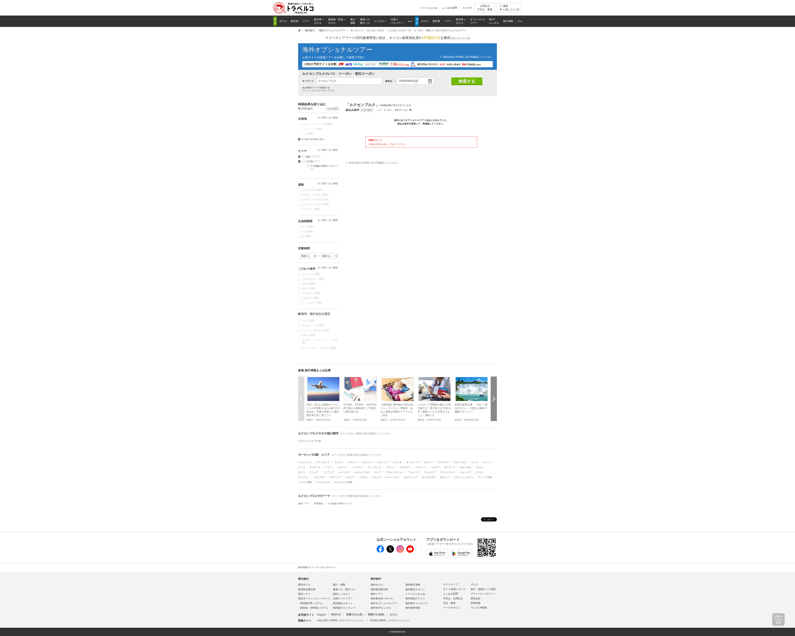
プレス (474, 584)
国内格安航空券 (307, 589)
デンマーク (315, 467)
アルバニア (429, 472)
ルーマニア (344, 472)
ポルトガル (465, 467)
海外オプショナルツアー (337, 49)
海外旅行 (376, 578)
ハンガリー (357, 467)
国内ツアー (304, 594)
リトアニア (328, 472)
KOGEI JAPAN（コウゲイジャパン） (390, 620)
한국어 (393, 614)
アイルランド (305, 462)
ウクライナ (366, 462)
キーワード (308, 81)
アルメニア (414, 472)
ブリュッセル (312, 128)
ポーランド (449, 467)
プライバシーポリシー (483, 593)
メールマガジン (451, 607)
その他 (313, 161)
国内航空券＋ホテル (311, 603)
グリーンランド (448, 472)
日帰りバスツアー (343, 598)
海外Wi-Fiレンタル (381, 607)
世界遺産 (318, 503)
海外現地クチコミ (415, 598)
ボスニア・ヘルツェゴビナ (386, 477)
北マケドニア (411, 477)
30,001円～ (311, 209)
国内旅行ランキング (344, 607)
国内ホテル (304, 584)
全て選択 (322, 117)
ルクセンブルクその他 (316, 124)
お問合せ (484, 8)
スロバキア (319, 477)
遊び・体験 (339, 584)
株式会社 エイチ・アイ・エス (319, 341)
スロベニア (335, 477)
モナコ (301, 472)
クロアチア (443, 462)
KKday (308, 335)
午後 (307, 231)
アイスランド (323, 462)
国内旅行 (303, 578)
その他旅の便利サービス (324, 167)
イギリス (352, 462)
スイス (474, 462)
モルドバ (444, 477)
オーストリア (413, 462)
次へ (493, 398)
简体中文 (336, 614)
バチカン (363, 477)
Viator (308, 320)
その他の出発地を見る (312, 139)
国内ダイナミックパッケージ (314, 598)
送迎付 (309, 283)
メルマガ (467, 8)
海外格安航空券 (379, 589)
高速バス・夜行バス (344, 589)
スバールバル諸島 (343, 482)
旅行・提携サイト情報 (483, 589)
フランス (390, 467)
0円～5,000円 (312, 190)
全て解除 (333, 117)
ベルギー (435, 467)
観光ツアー (304, 503)
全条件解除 (366, 110)
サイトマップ (450, 584)
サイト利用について (454, 589)
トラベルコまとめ (415, 594)
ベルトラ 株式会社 (315, 330)
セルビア (349, 477)
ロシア (378, 472)
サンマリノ (304, 477)
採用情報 (476, 603)
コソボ (479, 472)
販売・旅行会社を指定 (315, 313)
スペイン (486, 462)
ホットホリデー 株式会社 (319, 347)
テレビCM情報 (479, 607)
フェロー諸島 (305, 482)
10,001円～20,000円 (315, 199)
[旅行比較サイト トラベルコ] (299, 30)
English (321, 614)
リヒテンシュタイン (463, 477)
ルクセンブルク (362, 472)
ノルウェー (342, 467)
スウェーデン (460, 462)
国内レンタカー (341, 594)
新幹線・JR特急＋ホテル (314, 607)
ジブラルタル (323, 482)
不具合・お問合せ (453, 598)
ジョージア (465, 472)
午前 (307, 226)
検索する (467, 81)
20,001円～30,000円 (315, 204)
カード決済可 (312, 302)
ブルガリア (405, 467)
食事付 (309, 288)
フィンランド (374, 467)
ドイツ (328, 467)
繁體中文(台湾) (354, 614)
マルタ (479, 467)
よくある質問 (449, 8)
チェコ (301, 467)
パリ (307, 133)
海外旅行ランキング (416, 603)
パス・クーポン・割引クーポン (393, 110)
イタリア (338, 462)
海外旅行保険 (412, 584)
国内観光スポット (343, 603)
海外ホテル (377, 584)
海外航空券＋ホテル (382, 598)
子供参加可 (311, 293)
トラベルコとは (428, 8)
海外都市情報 (412, 607)
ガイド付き (311, 274)
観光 (313, 156)
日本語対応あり (313, 278)
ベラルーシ (420, 467)
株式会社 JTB (313, 325)
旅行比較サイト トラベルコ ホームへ (317, 567)
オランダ (397, 462)
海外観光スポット (415, 589)
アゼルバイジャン (395, 472)
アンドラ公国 (485, 477)
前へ (301, 398)
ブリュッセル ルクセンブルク (318, 90)
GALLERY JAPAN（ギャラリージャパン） (341, 620)
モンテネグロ (429, 477)
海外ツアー (377, 594)
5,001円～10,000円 (315, 194)
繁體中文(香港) (376, 614)
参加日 (388, 81)
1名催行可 (310, 297)
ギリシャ (428, 462)
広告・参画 (449, 603)
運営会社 (476, 598)
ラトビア (313, 472)
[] (460, 38)
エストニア (382, 462)
